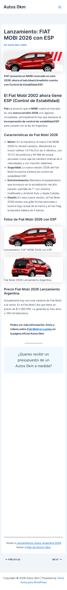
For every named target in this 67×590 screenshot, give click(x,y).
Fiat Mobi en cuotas (39, 329)
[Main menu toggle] (59, 7)
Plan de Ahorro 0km (39, 547)
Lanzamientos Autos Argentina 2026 (38, 543)
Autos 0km (15, 6)
